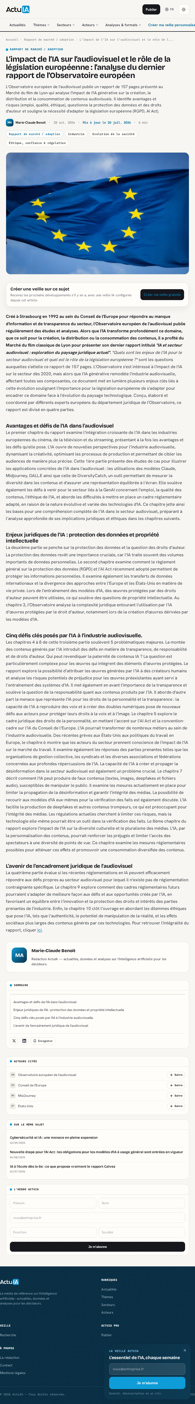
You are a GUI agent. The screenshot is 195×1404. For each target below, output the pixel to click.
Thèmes (39, 25)
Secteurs (64, 25)
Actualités (17, 25)
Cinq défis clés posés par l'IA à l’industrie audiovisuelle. (53, 1018)
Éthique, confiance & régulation (37, 143)
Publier (151, 9)
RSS (192, 1394)
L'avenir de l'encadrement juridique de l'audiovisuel (50, 1025)
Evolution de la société (113, 134)
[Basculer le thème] (183, 9)
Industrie (76, 134)
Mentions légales (12, 1372)
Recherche (8, 1335)
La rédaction (9, 1357)
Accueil (12, 39)
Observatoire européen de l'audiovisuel (43, 1075)
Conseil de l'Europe (29, 1085)
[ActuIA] (18, 9)
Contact (6, 1365)
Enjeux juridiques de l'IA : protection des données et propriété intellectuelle (68, 1010)
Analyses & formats (121, 25)
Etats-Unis (22, 1106)
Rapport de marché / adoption (49, 39)
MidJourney (23, 1095)
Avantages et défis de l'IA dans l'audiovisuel (44, 1002)
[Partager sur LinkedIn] (24, 1041)
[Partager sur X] (14, 1041)
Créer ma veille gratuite (162, 294)
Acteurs (88, 25)
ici (39, 930)
